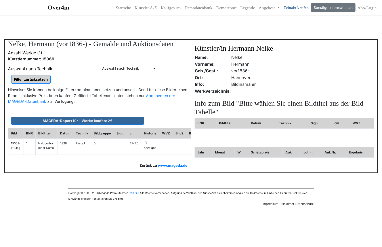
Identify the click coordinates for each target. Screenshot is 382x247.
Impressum (270, 204)
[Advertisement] (191, 27)
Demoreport (226, 8)
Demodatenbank (198, 8)
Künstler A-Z (146, 8)
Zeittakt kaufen (296, 8)
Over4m (58, 7)
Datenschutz (304, 204)
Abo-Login (367, 8)
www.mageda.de (172, 165)
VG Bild (134, 193)
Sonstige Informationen (333, 7)
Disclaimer (286, 204)
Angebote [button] (267, 8)
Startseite (123, 8)
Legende (247, 8)
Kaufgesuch (171, 8)
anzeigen (150, 147)
